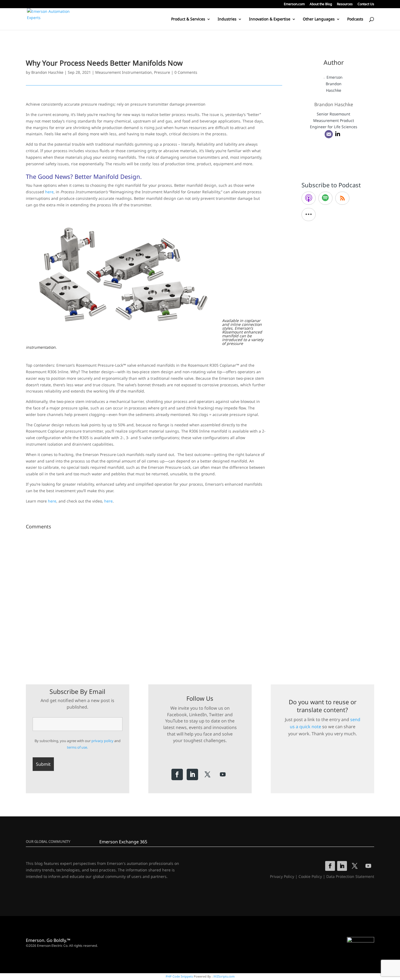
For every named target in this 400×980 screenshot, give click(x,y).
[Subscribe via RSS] (342, 198)
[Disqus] (154, 600)
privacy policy (102, 740)
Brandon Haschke (47, 72)
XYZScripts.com (224, 976)
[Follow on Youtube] (223, 774)
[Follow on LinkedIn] (192, 774)
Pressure (162, 72)
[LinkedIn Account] (338, 134)
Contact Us (366, 4)
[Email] (329, 134)
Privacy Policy (282, 876)
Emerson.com (294, 4)
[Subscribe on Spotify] (325, 198)
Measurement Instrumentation (123, 72)
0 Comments (185, 72)
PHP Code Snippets (179, 976)
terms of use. (77, 747)
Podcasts (355, 19)
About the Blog (321, 4)
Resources (345, 4)
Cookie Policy (310, 876)
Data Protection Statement (350, 876)
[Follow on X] (207, 774)
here (49, 191)
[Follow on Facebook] (177, 774)
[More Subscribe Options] (308, 214)
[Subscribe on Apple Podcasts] (308, 198)
